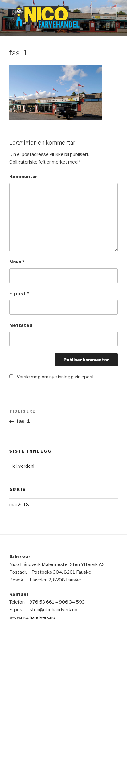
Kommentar (23, 176)
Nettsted (20, 325)
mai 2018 (19, 504)
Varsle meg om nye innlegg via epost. (56, 377)
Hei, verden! (21, 466)
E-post (19, 293)
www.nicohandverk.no (32, 617)
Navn (16, 262)
